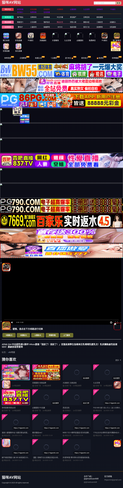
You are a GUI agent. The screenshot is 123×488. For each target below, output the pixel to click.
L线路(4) (38, 335)
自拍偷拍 (47, 17)
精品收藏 (8, 22)
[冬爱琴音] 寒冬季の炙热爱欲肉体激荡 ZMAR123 (81, 457)
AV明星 (12, 352)
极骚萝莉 (47, 27)
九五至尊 (96, 383)
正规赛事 (23, 58)
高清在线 (8, 17)
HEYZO (60, 27)
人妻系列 (33, 27)
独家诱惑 (73, 27)
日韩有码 (33, 17)
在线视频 (8, 27)
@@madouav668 (90, 482)
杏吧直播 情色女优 (9, 408)
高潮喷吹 (100, 27)
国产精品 (20, 17)
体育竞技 (7, 58)
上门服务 (66, 335)
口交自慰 (33, 22)
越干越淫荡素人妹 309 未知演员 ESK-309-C (18, 457)
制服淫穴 (20, 22)
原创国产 (73, 17)
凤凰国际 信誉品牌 (39, 383)
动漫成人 (113, 22)
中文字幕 (60, 17)
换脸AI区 (86, 22)
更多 (117, 360)
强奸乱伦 (47, 22)
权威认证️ (38, 58)
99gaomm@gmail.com (112, 480)
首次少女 (86, 27)
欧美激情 (100, 17)
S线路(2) (9, 335)
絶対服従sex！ (37, 433)
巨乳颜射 (113, 27)
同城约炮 (52, 335)
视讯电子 (84, 58)
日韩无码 (86, 17)
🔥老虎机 (100, 58)
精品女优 (60, 22)
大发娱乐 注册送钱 (70, 383)
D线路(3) (23, 335)
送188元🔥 (69, 58)
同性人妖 (73, 22)
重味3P (20, 27)
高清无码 (66, 408)
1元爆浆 (54, 58)
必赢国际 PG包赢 (38, 408)
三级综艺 (100, 22)
